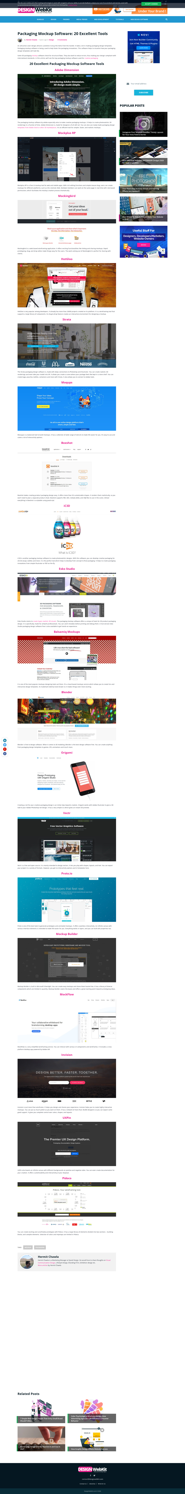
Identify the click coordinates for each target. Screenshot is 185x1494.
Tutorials (120, 19)
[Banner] (129, 9)
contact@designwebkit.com (92, 1479)
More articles (43, 1265)
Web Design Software (139, 19)
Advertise (92, 1484)
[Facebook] (5, 753)
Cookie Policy (72, 5)
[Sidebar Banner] (144, 47)
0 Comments (62, 40)
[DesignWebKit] (35, 10)
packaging (40, 1247)
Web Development (101, 19)
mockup (28, 1247)
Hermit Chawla (31, 40)
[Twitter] (5, 745)
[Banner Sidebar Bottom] (143, 242)
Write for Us (101, 1484)
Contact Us (83, 1484)
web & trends (81, 19)
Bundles (40, 19)
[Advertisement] (143, 276)
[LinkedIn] (5, 740)
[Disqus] (67, 1305)
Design (53, 19)
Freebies (66, 19)
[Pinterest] (5, 749)
